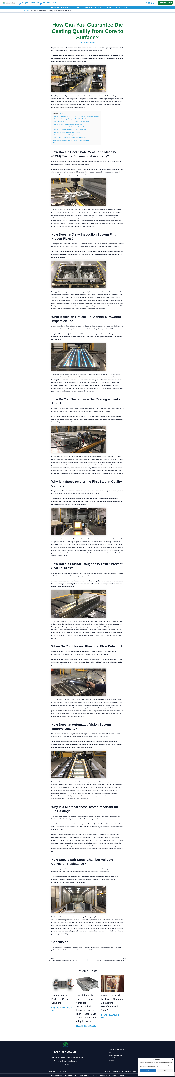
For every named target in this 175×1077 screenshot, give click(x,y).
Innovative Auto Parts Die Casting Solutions (60, 999)
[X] (146, 3)
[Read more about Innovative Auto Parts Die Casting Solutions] (62, 983)
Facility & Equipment (115, 1055)
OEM (77, 7)
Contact (108, 7)
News (98, 7)
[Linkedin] (154, 3)
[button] (172, 1059)
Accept (147, 1070)
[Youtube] (152, 3)
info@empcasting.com (30, 3)
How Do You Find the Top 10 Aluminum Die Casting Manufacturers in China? (112, 1003)
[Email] (65, 1071)
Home (23, 11)
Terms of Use (119, 1071)
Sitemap (109, 1071)
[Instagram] (149, 3)
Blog (28, 11)
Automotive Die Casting (59, 7)
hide (61, 113)
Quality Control (113, 1058)
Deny (165, 1070)
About (87, 7)
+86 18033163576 (49, 3)
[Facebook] (144, 3)
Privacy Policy (156, 1074)
